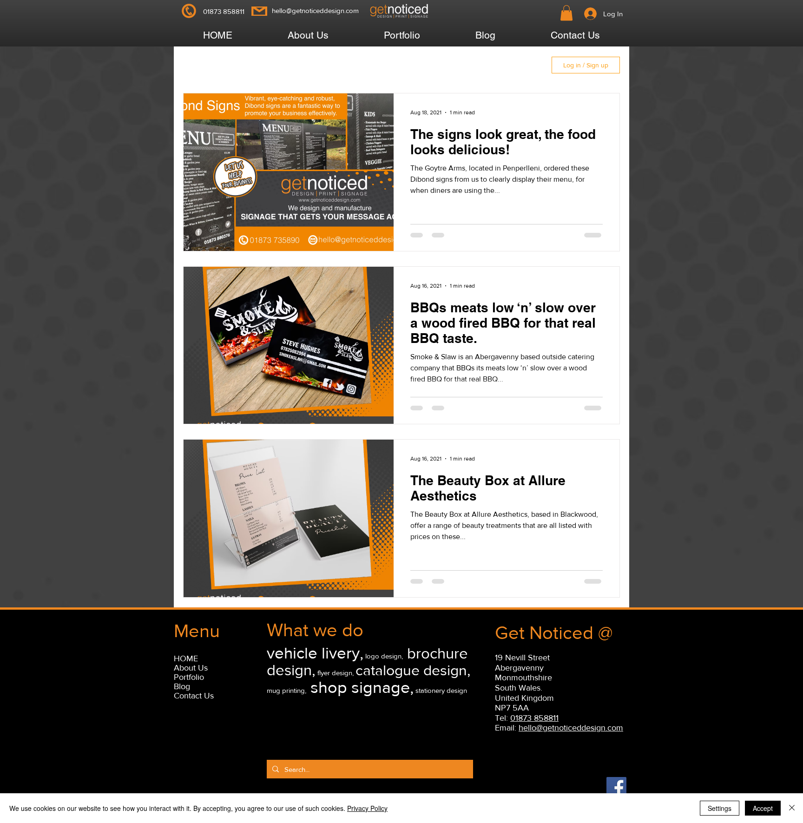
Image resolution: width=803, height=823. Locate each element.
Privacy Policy (367, 808)
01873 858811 (534, 718)
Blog (182, 686)
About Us (191, 667)
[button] (566, 12)
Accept (763, 808)
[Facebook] (616, 787)
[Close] (791, 808)
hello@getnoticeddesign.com (315, 10)
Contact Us (194, 695)
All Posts (209, 65)
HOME (186, 658)
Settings (719, 808)
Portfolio (189, 677)
